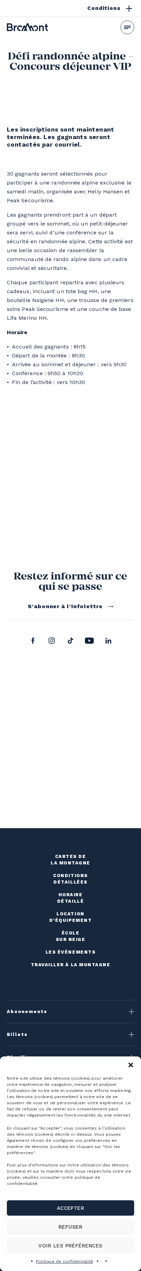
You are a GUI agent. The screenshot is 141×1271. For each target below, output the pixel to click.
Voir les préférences (70, 1246)
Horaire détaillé (70, 898)
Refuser (70, 1227)
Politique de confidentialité (64, 1261)
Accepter (71, 1208)
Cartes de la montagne (70, 859)
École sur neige (71, 936)
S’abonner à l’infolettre (65, 606)
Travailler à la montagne (71, 964)
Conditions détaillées (70, 879)
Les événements (71, 952)
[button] (130, 1065)
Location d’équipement (70, 917)
